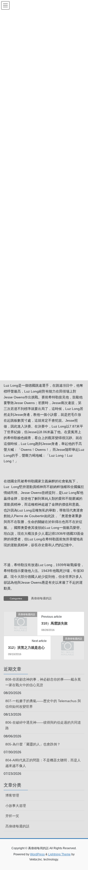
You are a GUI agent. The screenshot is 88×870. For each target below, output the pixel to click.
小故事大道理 (15, 806)
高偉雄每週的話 (41, 598)
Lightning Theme (59, 854)
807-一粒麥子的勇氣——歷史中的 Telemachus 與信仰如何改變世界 (43, 703)
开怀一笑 (12, 816)
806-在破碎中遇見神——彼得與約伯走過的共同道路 (43, 725)
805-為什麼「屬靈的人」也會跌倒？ (32, 744)
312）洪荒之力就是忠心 (26, 648)
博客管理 (12, 795)
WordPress (37, 854)
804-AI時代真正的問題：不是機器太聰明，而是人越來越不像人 (43, 763)
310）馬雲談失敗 (54, 623)
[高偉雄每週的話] (20, 622)
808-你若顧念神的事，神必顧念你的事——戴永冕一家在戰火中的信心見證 (43, 682)
